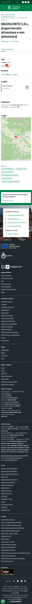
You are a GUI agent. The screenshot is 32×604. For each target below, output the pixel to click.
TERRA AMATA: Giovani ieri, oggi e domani (13, 558)
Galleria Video (5, 379)
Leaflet (14, 160)
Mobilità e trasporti (6, 329)
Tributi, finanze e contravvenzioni (10, 335)
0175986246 (14, 74)
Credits (3, 502)
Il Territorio (4, 373)
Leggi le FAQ (4, 477)
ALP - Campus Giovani (7, 561)
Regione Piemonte (6, 2)
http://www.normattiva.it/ (8, 556)
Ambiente (4, 304)
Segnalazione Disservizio (8, 482)
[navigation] (3, 7)
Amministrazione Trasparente (9, 468)
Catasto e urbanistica (7, 315)
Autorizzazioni (5, 313)
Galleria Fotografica (6, 376)
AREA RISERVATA (16, 601)
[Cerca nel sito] (27, 8)
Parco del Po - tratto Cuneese (9, 533)
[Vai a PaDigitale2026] (11, 266)
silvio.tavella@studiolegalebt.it (13, 458)
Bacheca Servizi (5, 488)
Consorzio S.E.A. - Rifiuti (8, 542)
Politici (3, 292)
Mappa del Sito (5, 510)
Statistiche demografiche (8, 547)
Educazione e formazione (8, 321)
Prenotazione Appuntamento (9, 480)
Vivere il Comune (10, 14)
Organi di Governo (6, 275)
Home (2, 14)
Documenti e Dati (6, 284)
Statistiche (4, 507)
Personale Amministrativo (8, 289)
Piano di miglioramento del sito (9, 474)
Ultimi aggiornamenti (7, 504)
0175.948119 (7, 394)
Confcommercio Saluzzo (8, 520)
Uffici (2, 281)
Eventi (3, 368)
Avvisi (2, 358)
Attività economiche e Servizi (9, 382)
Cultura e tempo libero (7, 318)
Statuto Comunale (6, 491)
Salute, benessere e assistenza (9, 332)
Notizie (3, 353)
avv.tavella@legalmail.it (10, 460)
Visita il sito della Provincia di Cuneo (11, 525)
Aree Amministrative (7, 278)
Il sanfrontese (5, 350)
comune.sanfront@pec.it (12, 402)
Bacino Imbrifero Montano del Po (10, 531)
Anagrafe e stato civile (7, 307)
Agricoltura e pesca (6, 302)
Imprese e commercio (7, 327)
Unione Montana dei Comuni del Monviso (12, 528)
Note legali (4, 496)
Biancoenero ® (17, 597)
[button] (16, 137)
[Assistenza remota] (17, 593)
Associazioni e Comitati (7, 384)
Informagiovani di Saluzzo (8, 550)
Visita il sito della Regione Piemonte (11, 522)
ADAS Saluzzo (5, 539)
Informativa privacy (6, 493)
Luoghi (3, 371)
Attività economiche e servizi (8, 16)
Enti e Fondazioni (6, 287)
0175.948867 (7, 396)
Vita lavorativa (5, 340)
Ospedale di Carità (6, 536)
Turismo (3, 338)
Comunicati (4, 355)
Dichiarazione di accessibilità (9, 471)
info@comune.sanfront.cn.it (13, 404)
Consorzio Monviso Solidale (8, 544)
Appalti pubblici (5, 310)
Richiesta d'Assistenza (7, 485)
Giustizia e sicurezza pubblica (9, 324)
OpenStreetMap (21, 160)
